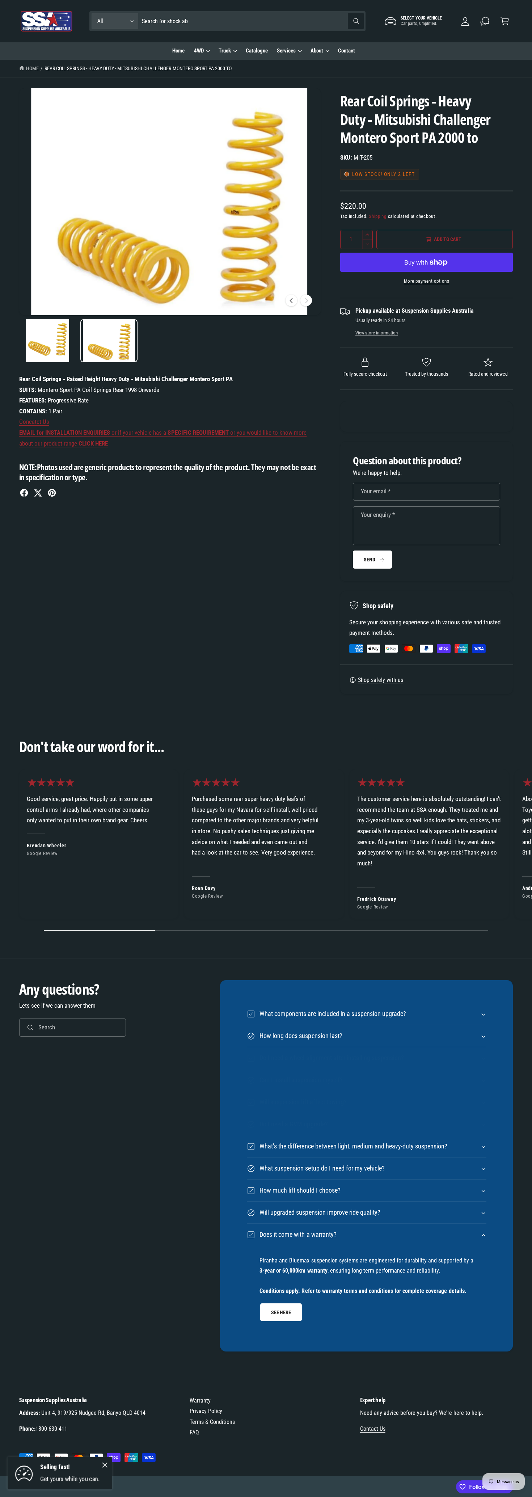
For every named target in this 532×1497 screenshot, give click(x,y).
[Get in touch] (485, 21)
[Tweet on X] (38, 493)
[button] (505, 21)
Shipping (378, 216)
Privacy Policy (206, 1411)
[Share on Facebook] (24, 493)
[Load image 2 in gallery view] (109, 340)
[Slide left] (291, 300)
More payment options (426, 281)
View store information (376, 333)
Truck (225, 50)
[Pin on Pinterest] (52, 493)
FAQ (194, 1432)
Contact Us (372, 1428)
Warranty (200, 1400)
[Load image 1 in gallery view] (48, 340)
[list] (266, 845)
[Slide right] (306, 300)
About (317, 50)
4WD (199, 50)
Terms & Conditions (212, 1421)
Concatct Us (34, 421)
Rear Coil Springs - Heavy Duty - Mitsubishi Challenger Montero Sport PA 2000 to (138, 68)
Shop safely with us (380, 679)
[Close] (105, 1464)
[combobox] (253, 21)
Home (32, 68)
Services (286, 50)
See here (281, 1312)
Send (369, 559)
